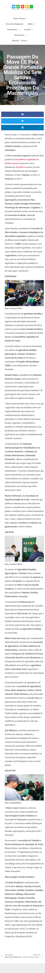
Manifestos (19, 35)
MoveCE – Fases (19, 40)
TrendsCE (20, 167)
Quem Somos (19, 18)
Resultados (12, 29)
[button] (22, 114)
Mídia (30, 24)
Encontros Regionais (14, 24)
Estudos (27, 29)
